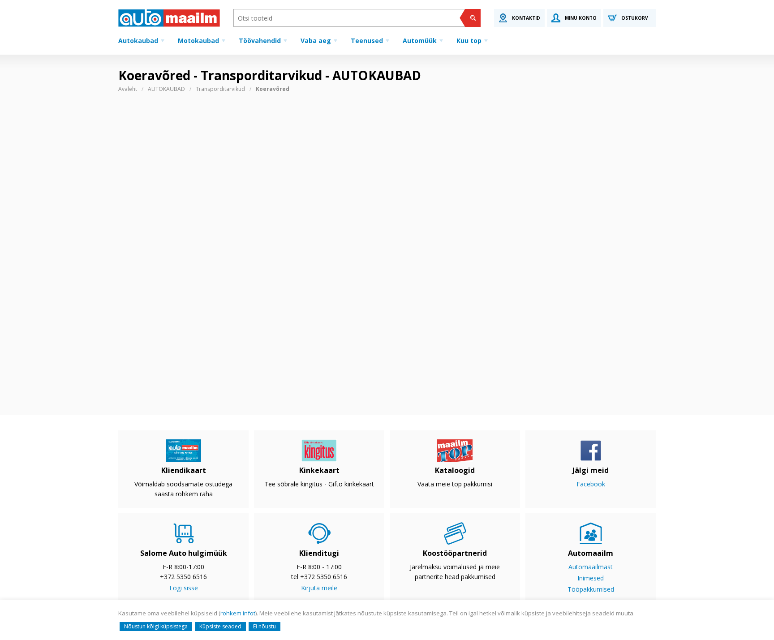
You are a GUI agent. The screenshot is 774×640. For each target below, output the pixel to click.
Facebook (590, 484)
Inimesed (590, 578)
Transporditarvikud (220, 89)
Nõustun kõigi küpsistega (156, 626)
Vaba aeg (316, 40)
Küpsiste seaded (220, 626)
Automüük (420, 40)
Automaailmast (590, 567)
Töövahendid (260, 40)
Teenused (367, 40)
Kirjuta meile (319, 588)
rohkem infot (237, 613)
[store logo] (169, 18)
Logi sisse (183, 588)
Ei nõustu (264, 626)
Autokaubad (138, 40)
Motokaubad (198, 40)
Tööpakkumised (591, 589)
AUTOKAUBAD (166, 89)
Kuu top (469, 40)
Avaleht (127, 89)
